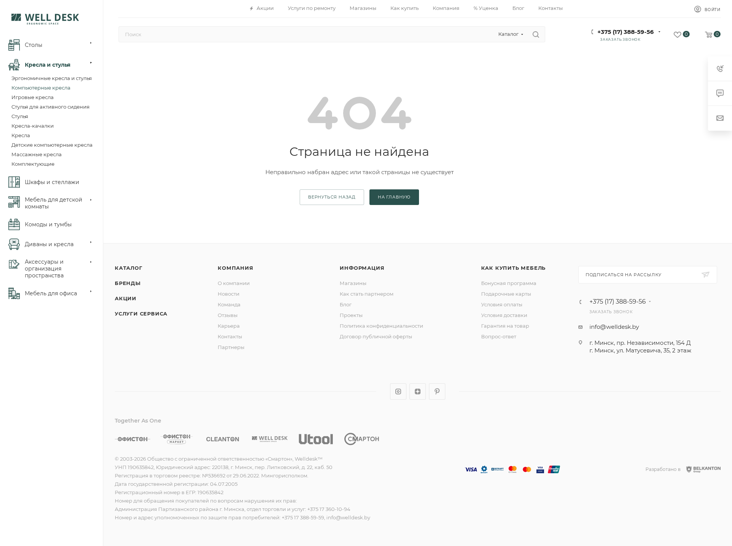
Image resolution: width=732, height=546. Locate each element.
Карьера (229, 326)
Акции (125, 298)
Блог (346, 304)
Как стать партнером (366, 294)
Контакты (230, 336)
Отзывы (228, 315)
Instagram (398, 391)
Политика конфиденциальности (381, 326)
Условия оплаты (501, 304)
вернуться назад (332, 197)
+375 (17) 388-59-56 (625, 31)
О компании (234, 283)
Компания (235, 268)
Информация (362, 268)
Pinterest (437, 391)
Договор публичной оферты (376, 336)
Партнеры (231, 347)
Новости (228, 294)
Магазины (353, 283)
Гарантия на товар (505, 326)
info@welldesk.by (614, 326)
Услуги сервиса (141, 314)
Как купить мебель (513, 268)
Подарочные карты (506, 294)
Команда (229, 304)
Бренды (128, 283)
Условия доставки (504, 315)
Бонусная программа (508, 283)
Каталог (129, 268)
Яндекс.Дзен (417, 391)
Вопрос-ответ (498, 336)
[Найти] (536, 34)
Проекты (351, 315)
